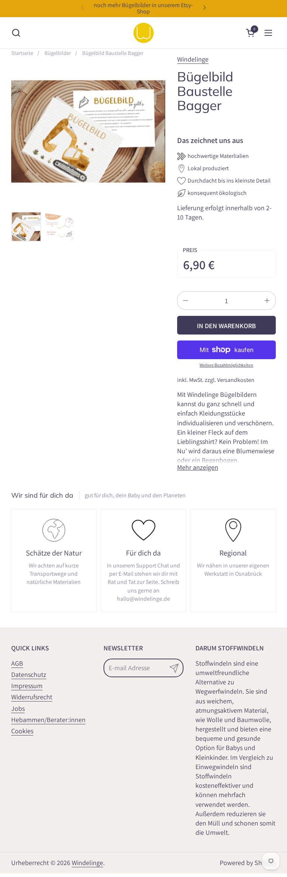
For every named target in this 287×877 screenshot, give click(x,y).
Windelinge (193, 59)
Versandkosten (235, 380)
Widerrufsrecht (31, 697)
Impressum (27, 685)
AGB (17, 663)
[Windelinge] (143, 33)
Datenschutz (28, 674)
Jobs (18, 708)
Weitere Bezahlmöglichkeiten (226, 365)
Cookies (22, 731)
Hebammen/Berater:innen (48, 719)
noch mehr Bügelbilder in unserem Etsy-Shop (143, 8)
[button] (16, 32)
